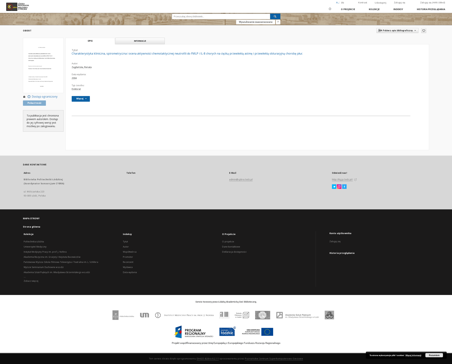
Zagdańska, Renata (82, 67)
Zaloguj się (399, 2)
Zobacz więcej (31, 280)
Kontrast (362, 2)
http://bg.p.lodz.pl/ (342, 179)
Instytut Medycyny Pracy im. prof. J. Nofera (45, 251)
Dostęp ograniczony (45, 97)
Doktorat (76, 89)
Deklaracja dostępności (234, 251)
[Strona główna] (330, 7)
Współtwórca (129, 251)
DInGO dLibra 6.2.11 (208, 358)
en (342, 3)
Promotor (128, 256)
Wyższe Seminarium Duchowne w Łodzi (44, 267)
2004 (74, 78)
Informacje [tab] (140, 41)
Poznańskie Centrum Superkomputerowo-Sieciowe (274, 358)
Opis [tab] (90, 41)
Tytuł (125, 241)
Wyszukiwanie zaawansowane (255, 21)
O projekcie (228, 241)
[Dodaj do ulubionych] (423, 30)
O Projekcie (348, 9)
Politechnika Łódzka (34, 241)
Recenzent (128, 262)
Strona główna (31, 226)
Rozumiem (434, 355)
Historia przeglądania (431, 9)
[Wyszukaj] (275, 16)
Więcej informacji (413, 355)
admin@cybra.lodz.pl (241, 179)
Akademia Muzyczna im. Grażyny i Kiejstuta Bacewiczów (52, 256)
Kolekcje (374, 9)
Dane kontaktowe (231, 246)
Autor (126, 246)
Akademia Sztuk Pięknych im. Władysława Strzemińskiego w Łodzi (57, 272)
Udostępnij (380, 2)
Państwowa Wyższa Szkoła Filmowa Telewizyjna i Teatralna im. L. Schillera (61, 262)
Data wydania (130, 272)
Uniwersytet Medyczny (35, 246)
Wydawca (128, 267)
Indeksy (398, 9)
